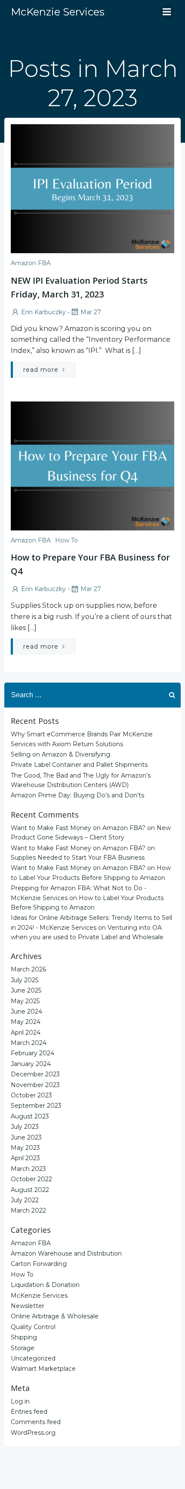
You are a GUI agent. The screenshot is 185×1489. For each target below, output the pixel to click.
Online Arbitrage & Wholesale (55, 1316)
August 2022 (30, 1190)
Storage (22, 1348)
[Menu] (167, 12)
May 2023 (25, 1148)
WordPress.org (33, 1433)
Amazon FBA (31, 263)
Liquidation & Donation (45, 1285)
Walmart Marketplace (43, 1369)
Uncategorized (33, 1358)
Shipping (24, 1337)
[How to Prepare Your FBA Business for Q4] (92, 465)
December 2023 (35, 1074)
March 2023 (28, 1169)
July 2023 (25, 1127)
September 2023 (36, 1105)
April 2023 (25, 1158)
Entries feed (29, 1411)
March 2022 (28, 1210)
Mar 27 (90, 312)
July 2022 (25, 1200)
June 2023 (26, 1137)
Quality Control (33, 1327)
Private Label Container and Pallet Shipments (79, 765)
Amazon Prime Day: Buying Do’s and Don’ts (77, 795)
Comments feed (36, 1422)
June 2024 (26, 1011)
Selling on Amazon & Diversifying (60, 754)
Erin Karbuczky (43, 312)
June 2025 (26, 990)
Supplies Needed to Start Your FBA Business (78, 857)
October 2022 (31, 1179)
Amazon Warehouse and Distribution (66, 1253)
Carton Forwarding (39, 1264)
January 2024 (31, 1064)
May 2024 (25, 1022)
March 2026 (28, 969)
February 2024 (32, 1053)
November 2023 (35, 1085)
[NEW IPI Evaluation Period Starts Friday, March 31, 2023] (92, 188)
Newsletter (27, 1306)
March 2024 (28, 1043)
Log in (20, 1401)
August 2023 (30, 1116)
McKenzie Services (39, 1295)
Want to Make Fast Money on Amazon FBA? (78, 828)
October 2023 (31, 1095)
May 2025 (25, 1001)
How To (66, 540)
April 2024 (25, 1032)
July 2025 (24, 980)
